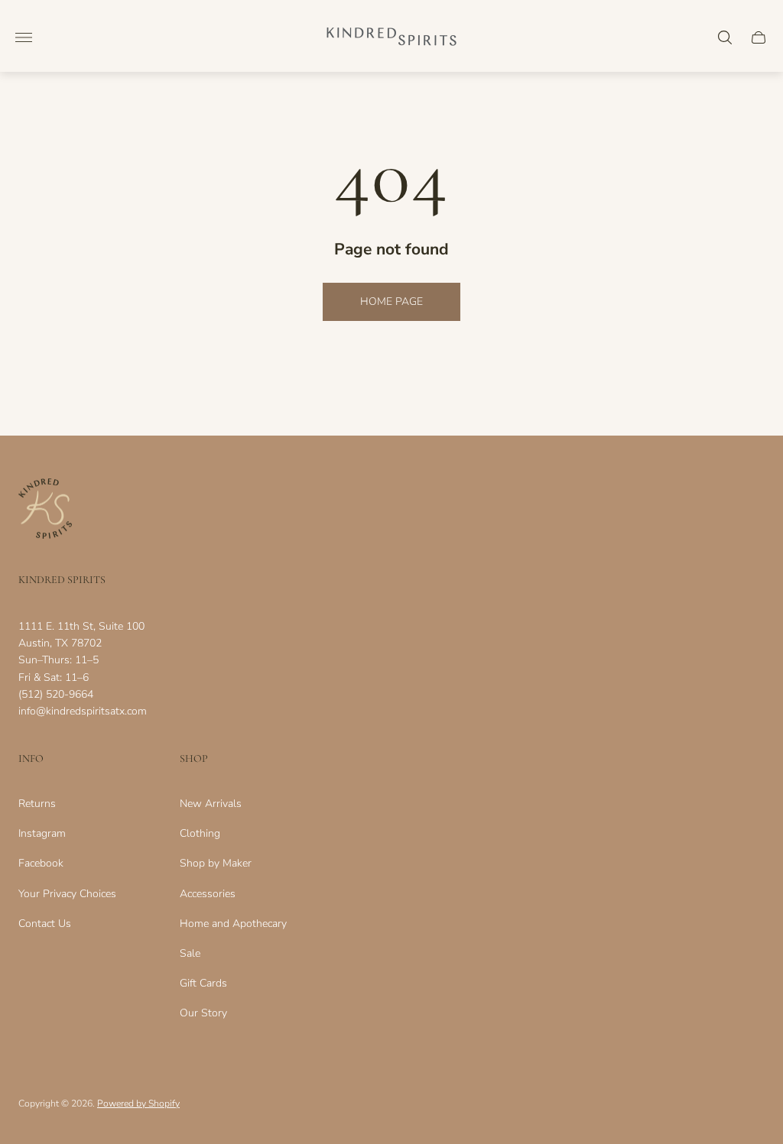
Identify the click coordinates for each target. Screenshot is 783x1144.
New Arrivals (211, 803)
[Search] (725, 37)
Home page (391, 301)
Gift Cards (203, 983)
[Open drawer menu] (24, 37)
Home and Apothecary (233, 923)
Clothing (200, 833)
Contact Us (44, 923)
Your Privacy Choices (67, 893)
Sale (190, 953)
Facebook (40, 863)
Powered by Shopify (138, 1103)
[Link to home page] (45, 510)
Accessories (208, 893)
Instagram (42, 833)
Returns (37, 803)
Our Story (203, 1013)
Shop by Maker (216, 863)
